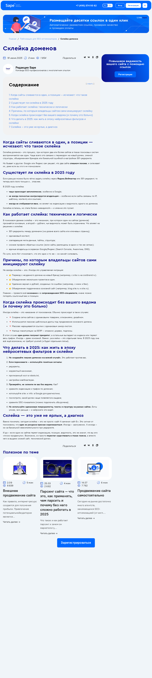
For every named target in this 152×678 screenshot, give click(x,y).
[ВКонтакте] (89, 57)
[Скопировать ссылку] (97, 57)
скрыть (90, 84)
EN (110, 5)
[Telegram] (84, 57)
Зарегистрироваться (76, 543)
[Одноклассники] (93, 57)
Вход (120, 5)
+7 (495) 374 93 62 (86, 5)
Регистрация (133, 5)
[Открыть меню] (144, 5)
